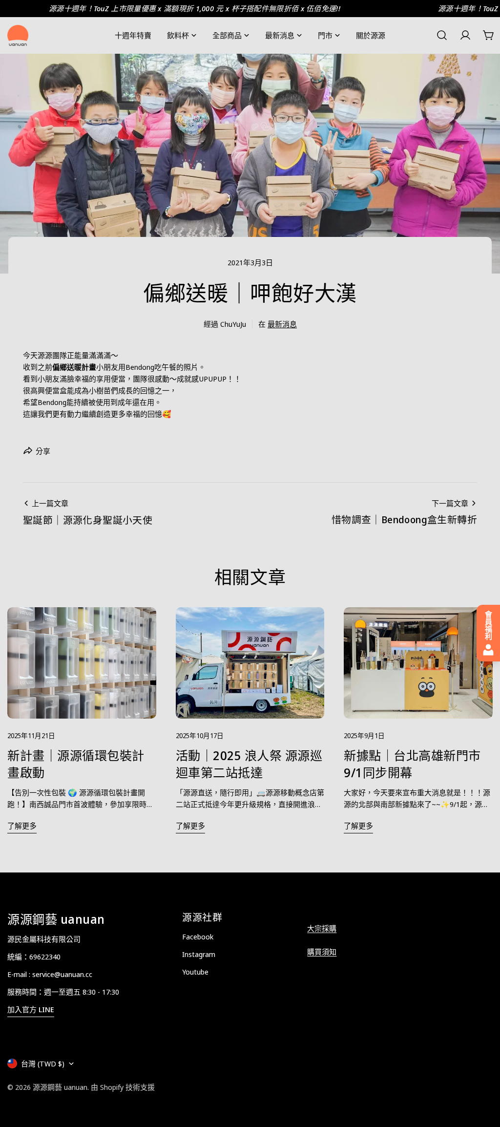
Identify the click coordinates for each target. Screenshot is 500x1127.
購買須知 (321, 952)
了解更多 (22, 825)
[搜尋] (442, 35)
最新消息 (282, 324)
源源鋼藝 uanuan (60, 1087)
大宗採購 (321, 928)
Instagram (198, 954)
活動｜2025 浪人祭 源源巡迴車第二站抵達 (249, 763)
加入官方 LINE (30, 1009)
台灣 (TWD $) (42, 1063)
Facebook (197, 936)
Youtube (195, 972)
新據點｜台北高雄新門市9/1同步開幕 (412, 763)
